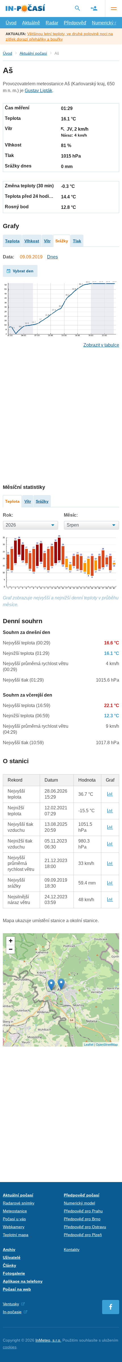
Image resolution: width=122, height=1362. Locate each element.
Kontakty (71, 1249)
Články (9, 1265)
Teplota (12, 241)
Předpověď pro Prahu (83, 1211)
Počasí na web (17, 1289)
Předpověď (75, 22)
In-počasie (12, 1312)
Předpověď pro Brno (82, 1219)
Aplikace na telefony (23, 1281)
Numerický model (79, 1203)
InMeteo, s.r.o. (48, 1340)
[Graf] (110, 794)
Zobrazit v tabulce (101, 345)
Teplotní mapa (15, 1234)
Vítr (47, 241)
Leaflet (88, 1044)
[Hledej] (77, 8)
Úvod (11, 22)
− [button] (10, 949)
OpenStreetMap (107, 1044)
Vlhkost (31, 241)
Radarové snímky (18, 1203)
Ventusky (11, 1304)
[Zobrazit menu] (113, 8)
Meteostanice (15, 1211)
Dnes (52, 256)
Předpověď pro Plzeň (83, 1234)
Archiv (9, 1249)
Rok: (8, 515)
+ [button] (10, 940)
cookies (9, 1347)
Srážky (61, 241)
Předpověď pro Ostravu (85, 1227)
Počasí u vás (14, 1219)
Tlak (77, 241)
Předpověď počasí (81, 1195)
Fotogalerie (14, 1273)
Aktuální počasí (33, 53)
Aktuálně (31, 22)
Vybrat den (23, 271)
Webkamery (13, 1227)
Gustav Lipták (38, 90)
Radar (52, 22)
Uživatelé (11, 1257)
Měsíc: (71, 515)
